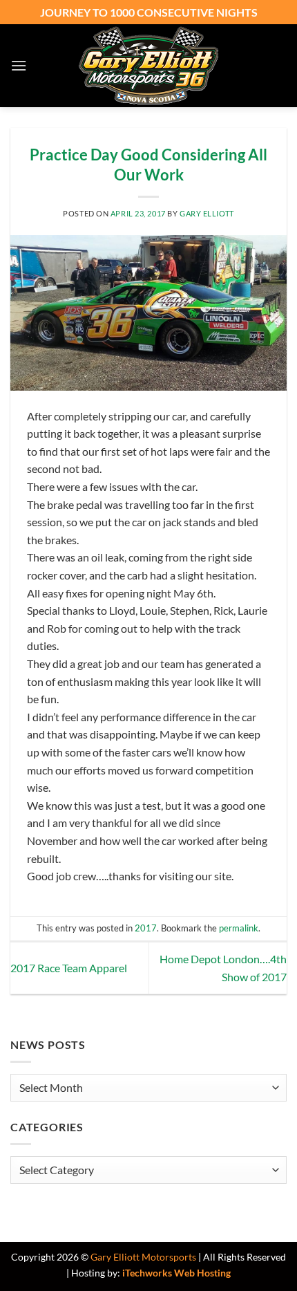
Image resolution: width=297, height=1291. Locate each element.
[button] (18, 65)
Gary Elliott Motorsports (143, 1257)
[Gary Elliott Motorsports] (148, 65)
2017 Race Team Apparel (68, 967)
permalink (238, 928)
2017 (146, 928)
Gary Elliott (207, 213)
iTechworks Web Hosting (176, 1273)
